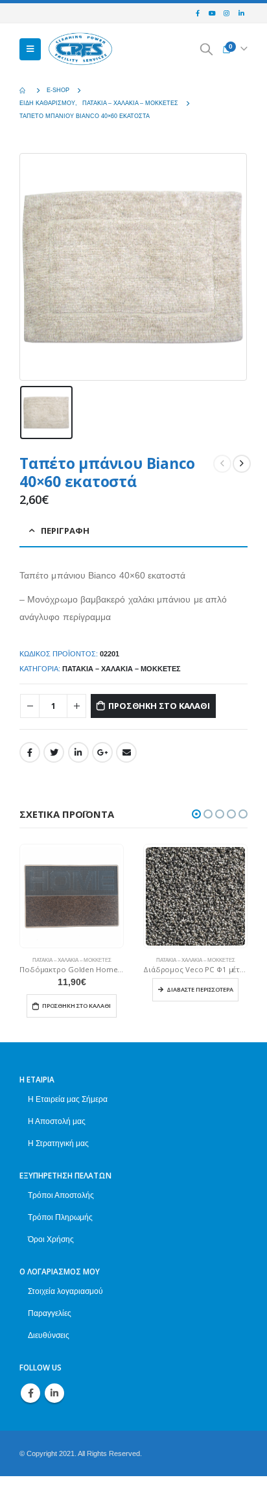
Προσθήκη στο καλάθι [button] (76, 1005)
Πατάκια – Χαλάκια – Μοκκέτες (121, 669)
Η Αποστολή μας (57, 1121)
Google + (102, 752)
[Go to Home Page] (24, 90)
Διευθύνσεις (48, 1335)
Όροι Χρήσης (51, 1239)
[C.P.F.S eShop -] (80, 49)
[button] (196, 814)
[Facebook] (197, 13)
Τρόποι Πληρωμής (60, 1217)
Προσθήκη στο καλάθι (158, 705)
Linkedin (54, 1393)
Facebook (29, 752)
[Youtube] (211, 13)
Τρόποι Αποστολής (61, 1195)
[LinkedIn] (241, 13)
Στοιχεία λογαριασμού (65, 1291)
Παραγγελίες (49, 1313)
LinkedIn (78, 752)
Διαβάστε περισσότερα (200, 989)
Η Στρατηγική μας (58, 1143)
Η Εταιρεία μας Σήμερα (68, 1099)
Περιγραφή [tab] (65, 530)
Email (126, 752)
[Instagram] (226, 13)
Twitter (53, 752)
